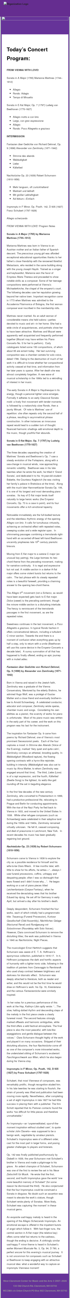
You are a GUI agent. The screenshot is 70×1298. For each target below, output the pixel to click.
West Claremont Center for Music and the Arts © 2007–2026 (35, 1280)
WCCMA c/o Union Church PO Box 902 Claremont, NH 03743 (35, 1290)
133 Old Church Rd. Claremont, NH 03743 (35, 1285)
